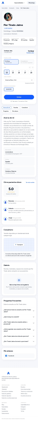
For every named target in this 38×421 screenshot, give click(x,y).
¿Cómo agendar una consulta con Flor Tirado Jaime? (17, 330)
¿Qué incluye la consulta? (11, 317)
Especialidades (18, 3)
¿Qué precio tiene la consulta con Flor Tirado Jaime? (17, 311)
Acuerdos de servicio (26, 395)
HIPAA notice (24, 393)
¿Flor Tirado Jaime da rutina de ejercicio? (16, 336)
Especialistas (4, 8)
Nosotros (23, 387)
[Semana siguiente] (33, 67)
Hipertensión (5, 387)
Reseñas (16, 107)
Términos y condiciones (26, 391)
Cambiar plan (30, 53)
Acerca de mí (6, 107)
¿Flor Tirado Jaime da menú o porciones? (16, 341)
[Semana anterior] (30, 67)
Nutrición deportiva (6, 395)
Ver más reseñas (30, 182)
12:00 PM (8, 89)
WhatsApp (32, 3)
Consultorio (25, 107)
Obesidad (4, 389)
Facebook (23, 409)
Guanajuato (11, 8)
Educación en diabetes (7, 391)
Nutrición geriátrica (6, 393)
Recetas (4, 409)
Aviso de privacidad (25, 389)
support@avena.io (25, 404)
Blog (3, 404)
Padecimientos (5, 413)
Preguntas (6, 111)
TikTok (22, 411)
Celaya (17, 8)
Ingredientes (5, 411)
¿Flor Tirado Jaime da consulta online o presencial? (15, 323)
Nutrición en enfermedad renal (9, 398)
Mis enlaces (15, 111)
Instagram (23, 407)
